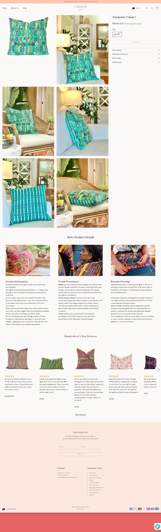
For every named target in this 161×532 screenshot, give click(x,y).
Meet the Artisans (95, 478)
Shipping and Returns (96, 488)
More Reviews (80, 415)
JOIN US (80, 454)
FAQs (91, 480)
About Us (14, 8)
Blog (24, 8)
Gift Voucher (93, 485)
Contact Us (93, 475)
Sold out (136, 42)
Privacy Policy (94, 492)
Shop (4, 8)
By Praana (80, 509)
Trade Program (94, 483)
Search (91, 495)
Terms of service (95, 490)
